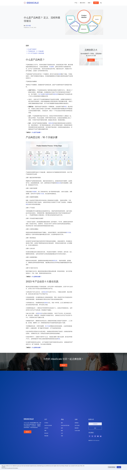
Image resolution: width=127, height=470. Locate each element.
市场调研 (51, 66)
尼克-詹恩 (28, 25)
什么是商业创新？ (36, 276)
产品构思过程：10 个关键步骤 (36, 51)
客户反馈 (40, 94)
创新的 (46, 302)
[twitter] (92, 436)
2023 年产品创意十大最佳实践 (36, 53)
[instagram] (95, 436)
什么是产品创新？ (36, 132)
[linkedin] (101, 436)
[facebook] (90, 436)
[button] (101, 3)
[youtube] (98, 436)
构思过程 (55, 94)
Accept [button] (118, 467)
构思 (65, 106)
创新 (59, 74)
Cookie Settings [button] (112, 467)
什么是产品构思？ (32, 49)
